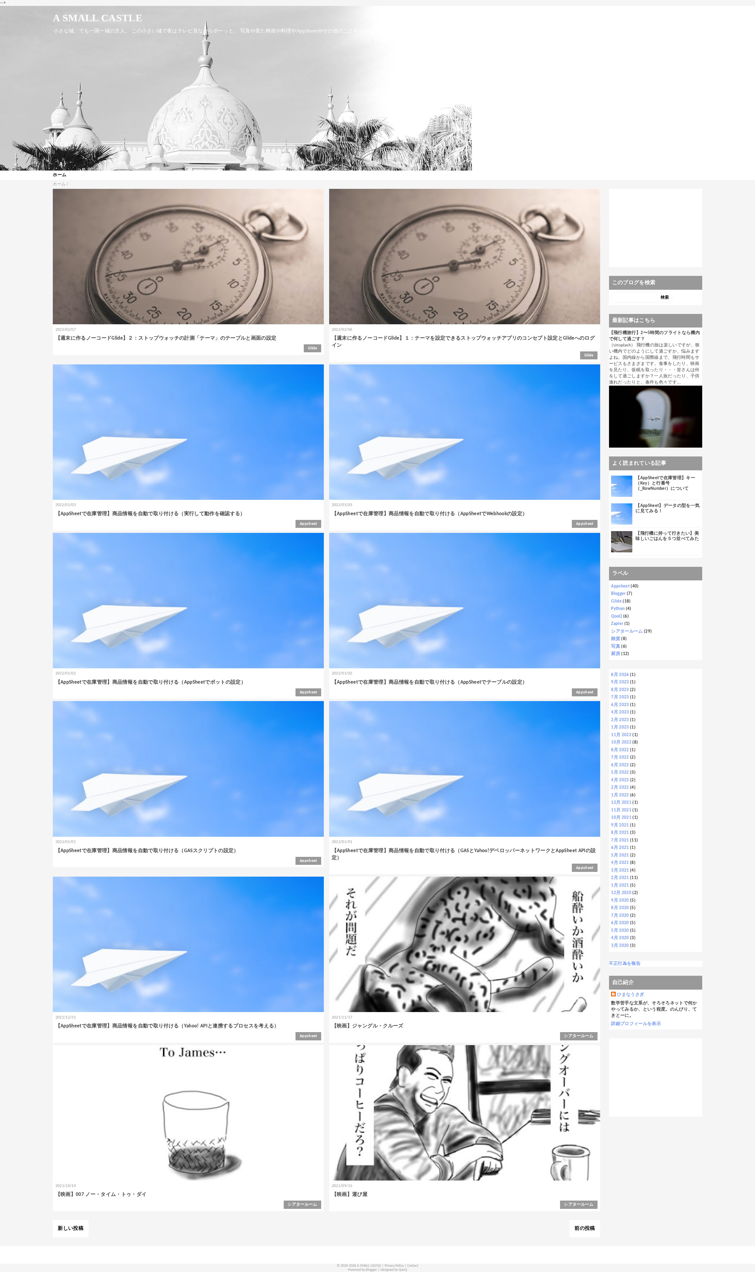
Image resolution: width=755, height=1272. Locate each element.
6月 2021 (620, 848)
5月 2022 (620, 772)
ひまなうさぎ (630, 995)
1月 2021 (620, 885)
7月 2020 (620, 916)
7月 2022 (620, 757)
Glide (312, 348)
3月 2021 (620, 870)
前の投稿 (585, 1228)
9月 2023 (620, 682)
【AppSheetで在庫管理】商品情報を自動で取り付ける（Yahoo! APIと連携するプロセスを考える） (167, 1026)
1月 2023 (620, 727)
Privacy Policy (394, 1266)
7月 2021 (620, 840)
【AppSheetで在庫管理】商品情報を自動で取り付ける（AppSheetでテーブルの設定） (430, 682)
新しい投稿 (70, 1228)
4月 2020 (620, 938)
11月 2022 (621, 735)
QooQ (616, 616)
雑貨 (615, 639)
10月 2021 (621, 818)
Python (618, 609)
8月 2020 (620, 908)
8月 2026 (620, 675)
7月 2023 (620, 697)
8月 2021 (620, 833)
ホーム (59, 175)
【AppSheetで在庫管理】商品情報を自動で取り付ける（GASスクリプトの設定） (147, 850)
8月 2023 (620, 690)
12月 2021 (621, 802)
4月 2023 (620, 712)
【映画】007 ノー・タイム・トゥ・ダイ (101, 1194)
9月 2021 (620, 825)
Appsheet (308, 524)
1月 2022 (620, 795)
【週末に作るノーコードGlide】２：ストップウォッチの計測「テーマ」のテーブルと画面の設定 (166, 338)
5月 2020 (620, 931)
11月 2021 (621, 810)
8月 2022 (620, 750)
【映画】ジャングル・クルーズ (367, 1026)
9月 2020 (620, 900)
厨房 (615, 654)
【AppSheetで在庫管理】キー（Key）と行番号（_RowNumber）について (665, 483)
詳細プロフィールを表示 (636, 1024)
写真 (615, 646)
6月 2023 (620, 705)
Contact (412, 1266)
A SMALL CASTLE (97, 17)
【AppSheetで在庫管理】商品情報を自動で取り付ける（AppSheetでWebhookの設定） (430, 513)
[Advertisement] (655, 228)
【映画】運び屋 (349, 1194)
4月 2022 (620, 780)
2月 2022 (620, 787)
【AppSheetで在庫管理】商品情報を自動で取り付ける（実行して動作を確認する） (150, 513)
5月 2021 (620, 855)
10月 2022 (621, 742)
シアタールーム (578, 1036)
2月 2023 (620, 720)
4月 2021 (620, 863)
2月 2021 (620, 878)
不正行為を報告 (625, 964)
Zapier (617, 624)
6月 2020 (620, 923)
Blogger (618, 594)
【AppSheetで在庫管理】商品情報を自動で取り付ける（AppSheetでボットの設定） (150, 682)
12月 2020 (621, 893)
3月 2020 (620, 946)
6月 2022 (620, 765)
